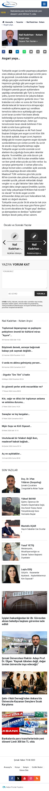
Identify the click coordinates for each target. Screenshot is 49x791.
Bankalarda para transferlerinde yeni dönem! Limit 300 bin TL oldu (26, 12)
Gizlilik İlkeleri (37, 767)
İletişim (26, 767)
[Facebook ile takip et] (12, 778)
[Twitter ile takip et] (18, 778)
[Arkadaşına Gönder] (31, 51)
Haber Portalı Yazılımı (14, 787)
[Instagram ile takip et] (31, 778)
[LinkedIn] (17, 51)
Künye (17, 767)
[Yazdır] (38, 51)
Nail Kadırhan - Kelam (35, 22)
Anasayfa (9, 22)
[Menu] (44, 4)
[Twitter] (10, 51)
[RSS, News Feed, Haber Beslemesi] (37, 778)
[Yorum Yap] (44, 51)
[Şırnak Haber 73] (9, 4)
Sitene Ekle (23, 770)
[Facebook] (3, 51)
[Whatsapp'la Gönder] (24, 51)
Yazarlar (19, 22)
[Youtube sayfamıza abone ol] (24, 778)
